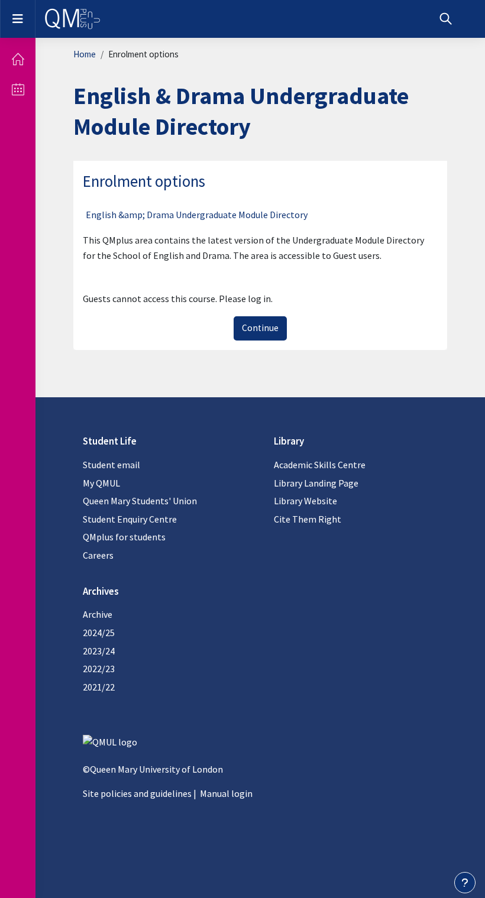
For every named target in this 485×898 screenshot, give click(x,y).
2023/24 (99, 651)
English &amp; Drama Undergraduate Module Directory (197, 215)
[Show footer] (465, 882)
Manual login (226, 793)
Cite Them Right (307, 519)
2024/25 (99, 632)
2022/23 (99, 669)
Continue (260, 327)
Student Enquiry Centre (130, 519)
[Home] (18, 59)
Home (84, 54)
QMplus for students (124, 537)
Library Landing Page (316, 483)
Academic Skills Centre (320, 465)
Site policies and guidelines (137, 793)
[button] (445, 19)
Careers (98, 555)
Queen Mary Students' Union (140, 501)
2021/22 (99, 687)
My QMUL (101, 483)
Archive (97, 614)
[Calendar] (18, 89)
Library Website (305, 501)
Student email (111, 465)
